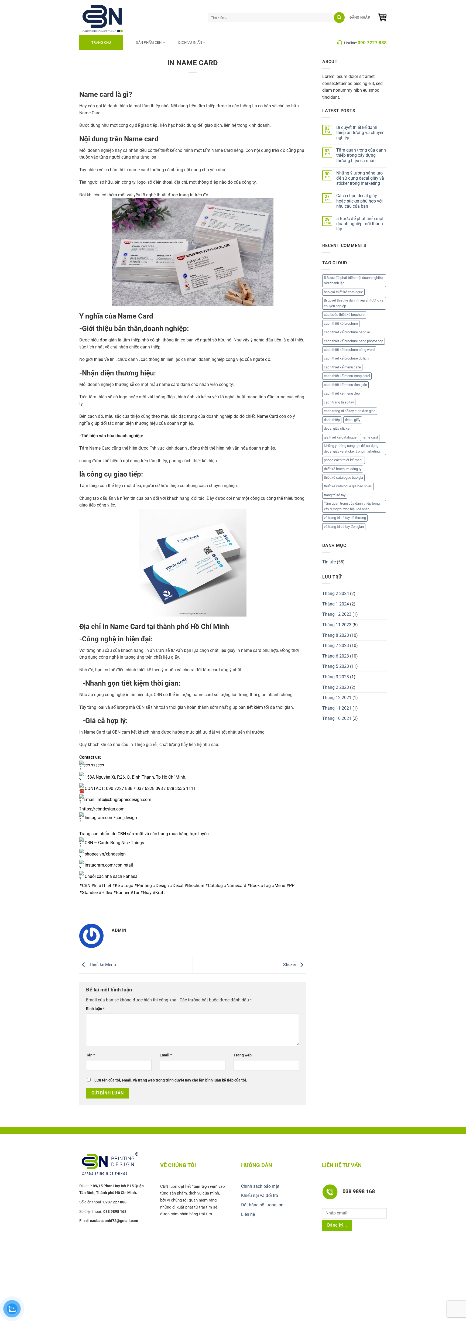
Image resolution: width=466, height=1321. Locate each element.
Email (166, 1055)
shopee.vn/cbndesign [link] (105, 854)
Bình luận (95, 1009)
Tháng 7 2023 (335, 645)
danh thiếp (332, 420)
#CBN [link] (84, 885)
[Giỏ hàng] (382, 17)
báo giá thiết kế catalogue (343, 292)
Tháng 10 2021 (336, 718)
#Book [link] (253, 885)
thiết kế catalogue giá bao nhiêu (348, 486)
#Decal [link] (176, 885)
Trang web (243, 1055)
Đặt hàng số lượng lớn (262, 1204)
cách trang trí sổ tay (339, 402)
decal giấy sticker (337, 428)
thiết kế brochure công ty (342, 469)
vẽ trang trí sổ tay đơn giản (344, 527)
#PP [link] (290, 885)
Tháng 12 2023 (336, 614)
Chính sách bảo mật (260, 1186)
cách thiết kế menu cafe (342, 367)
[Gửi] (339, 17)
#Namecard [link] (235, 885)
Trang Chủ (101, 42)
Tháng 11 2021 (336, 708)
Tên (90, 1055)
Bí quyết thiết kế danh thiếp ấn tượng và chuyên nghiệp (360, 132)
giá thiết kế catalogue (340, 437)
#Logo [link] (127, 885)
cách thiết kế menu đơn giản (345, 385)
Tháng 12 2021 (336, 697)
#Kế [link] (116, 885)
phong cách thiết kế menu (343, 460)
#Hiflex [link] (105, 892)
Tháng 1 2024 (335, 604)
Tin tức (329, 561)
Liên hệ (248, 1214)
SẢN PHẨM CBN (149, 42)
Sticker (290, 964)
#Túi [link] (135, 892)
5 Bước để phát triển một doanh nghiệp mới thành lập (359, 223)
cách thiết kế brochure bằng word (349, 350)
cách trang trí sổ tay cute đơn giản (349, 411)
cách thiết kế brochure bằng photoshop (353, 341)
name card (370, 437)
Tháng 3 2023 (335, 676)
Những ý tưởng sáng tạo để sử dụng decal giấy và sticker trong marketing (360, 178)
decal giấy (352, 420)
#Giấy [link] (146, 892)
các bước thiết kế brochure (344, 315)
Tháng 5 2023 (335, 666)
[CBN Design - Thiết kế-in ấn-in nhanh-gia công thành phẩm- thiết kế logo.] (109, 17)
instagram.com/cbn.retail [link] (109, 865)
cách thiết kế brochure (341, 323)
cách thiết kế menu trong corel (347, 376)
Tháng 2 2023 (335, 687)
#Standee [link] (88, 892)
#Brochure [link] (194, 885)
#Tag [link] (266, 885)
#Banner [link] (121, 892)
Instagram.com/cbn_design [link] (111, 817)
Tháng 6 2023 (335, 656)
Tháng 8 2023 (335, 635)
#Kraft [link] (159, 892)
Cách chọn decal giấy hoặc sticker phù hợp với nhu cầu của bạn (359, 200)
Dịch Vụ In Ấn (190, 42)
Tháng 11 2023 (336, 624)
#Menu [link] (278, 885)
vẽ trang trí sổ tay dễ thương (345, 518)
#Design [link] (161, 885)
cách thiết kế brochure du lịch (346, 358)
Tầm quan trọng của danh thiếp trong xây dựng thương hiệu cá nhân (361, 155)
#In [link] (94, 885)
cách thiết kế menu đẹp (342, 393)
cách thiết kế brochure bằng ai (347, 332)
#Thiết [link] (105, 885)
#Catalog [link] (214, 885)
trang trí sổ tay (334, 495)
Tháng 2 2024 (335, 593)
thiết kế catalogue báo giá (343, 477)
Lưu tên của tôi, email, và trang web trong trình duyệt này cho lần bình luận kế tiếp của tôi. (170, 1080)
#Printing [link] (143, 885)
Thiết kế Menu (102, 964)
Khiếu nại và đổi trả (259, 1195)
